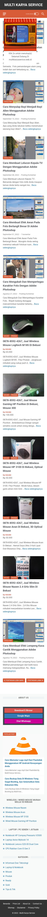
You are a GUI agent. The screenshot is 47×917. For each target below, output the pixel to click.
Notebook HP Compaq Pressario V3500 (23, 835)
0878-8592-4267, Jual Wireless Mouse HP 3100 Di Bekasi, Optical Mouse (23, 467)
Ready (8, 880)
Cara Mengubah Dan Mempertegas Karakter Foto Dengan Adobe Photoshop (23, 285)
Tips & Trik (8, 102)
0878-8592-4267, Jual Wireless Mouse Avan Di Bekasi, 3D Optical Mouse (22, 526)
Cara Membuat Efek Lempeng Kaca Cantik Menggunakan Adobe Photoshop (23, 649)
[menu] (6, 14)
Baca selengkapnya (32, 129)
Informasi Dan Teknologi (16, 863)
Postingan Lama (35, 680)
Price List (16, 904)
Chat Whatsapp (23, 721)
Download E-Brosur (23, 710)
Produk (14, 336)
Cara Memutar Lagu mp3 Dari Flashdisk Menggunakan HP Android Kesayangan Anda (23, 763)
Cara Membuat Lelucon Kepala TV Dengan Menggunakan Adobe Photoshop (23, 166)
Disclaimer (21, 908)
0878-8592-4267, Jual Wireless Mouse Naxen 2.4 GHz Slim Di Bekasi (21, 586)
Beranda (6, 904)
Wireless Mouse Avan (15, 812)
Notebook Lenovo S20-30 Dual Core (21, 844)
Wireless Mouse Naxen (15, 808)
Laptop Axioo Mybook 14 (17, 840)
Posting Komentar (28, 119)
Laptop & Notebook (14, 867)
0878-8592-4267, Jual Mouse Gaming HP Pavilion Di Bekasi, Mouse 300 (20, 404)
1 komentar (25, 234)
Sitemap (11, 908)
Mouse (6, 336)
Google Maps (23, 716)
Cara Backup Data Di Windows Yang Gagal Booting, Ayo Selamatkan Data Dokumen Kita (22, 781)
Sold (7, 885)
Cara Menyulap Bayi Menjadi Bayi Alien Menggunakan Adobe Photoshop (22, 110)
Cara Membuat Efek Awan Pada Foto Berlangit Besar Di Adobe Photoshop (21, 226)
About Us (26, 904)
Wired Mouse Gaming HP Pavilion (21, 821)
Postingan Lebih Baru (14, 680)
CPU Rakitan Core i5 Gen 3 (17, 848)
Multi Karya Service (23, 5)
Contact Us (37, 904)
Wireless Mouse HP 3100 (16, 816)
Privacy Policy (33, 908)
